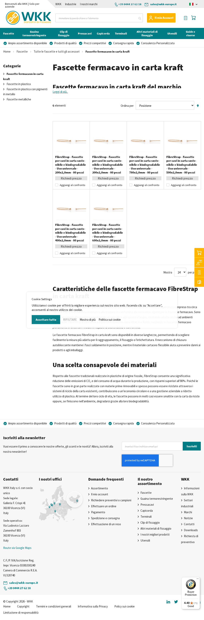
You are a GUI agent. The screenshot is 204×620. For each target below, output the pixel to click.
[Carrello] (199, 253)
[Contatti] (199, 262)
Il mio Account (164, 18)
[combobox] (99, 18)
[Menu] (197, 579)
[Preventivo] (199, 272)
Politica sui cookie (110, 319)
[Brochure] (199, 282)
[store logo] (17, 18)
